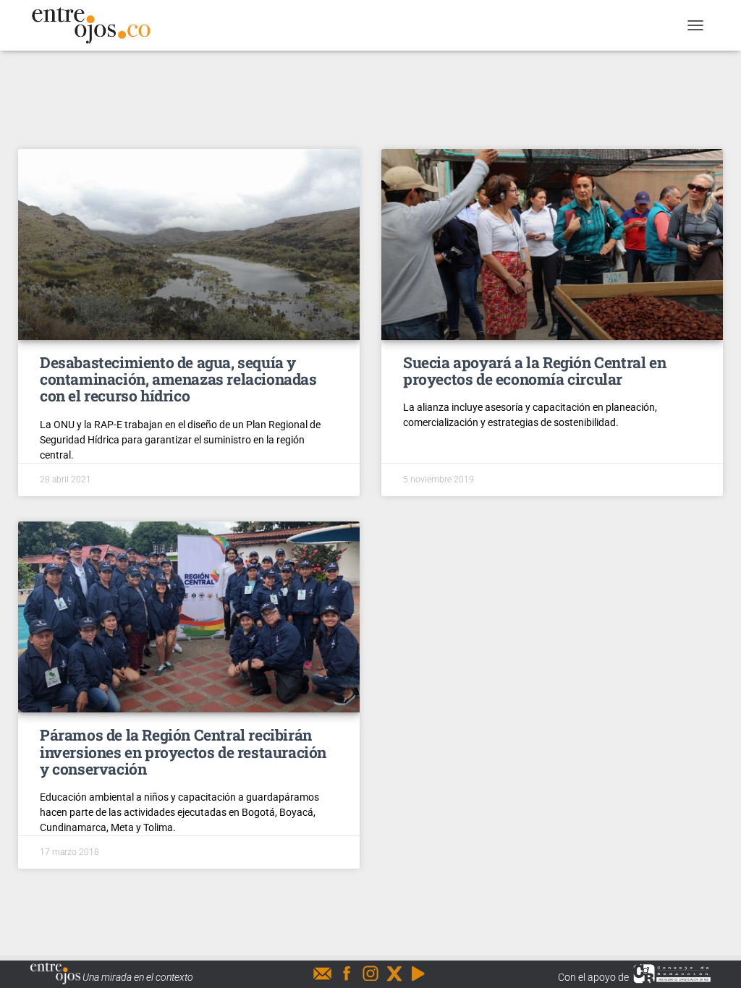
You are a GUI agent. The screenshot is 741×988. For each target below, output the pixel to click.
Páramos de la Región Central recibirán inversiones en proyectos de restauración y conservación (183, 751)
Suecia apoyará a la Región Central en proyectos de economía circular (534, 370)
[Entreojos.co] (96, 25)
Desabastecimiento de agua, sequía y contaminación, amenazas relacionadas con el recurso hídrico (178, 379)
